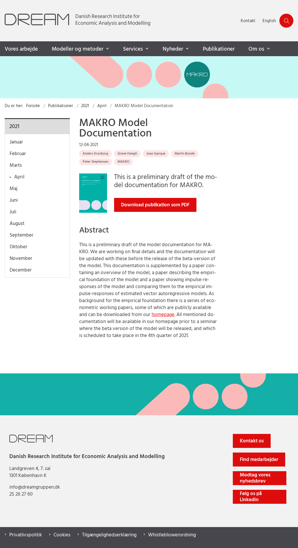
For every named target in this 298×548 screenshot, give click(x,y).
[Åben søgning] (286, 21)
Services (133, 49)
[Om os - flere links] (267, 49)
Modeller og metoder (77, 49)
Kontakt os (252, 441)
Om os (256, 49)
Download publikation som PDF (155, 205)
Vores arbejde (21, 49)
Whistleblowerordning (172, 535)
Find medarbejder (259, 460)
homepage (163, 315)
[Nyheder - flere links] (186, 49)
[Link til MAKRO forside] (149, 77)
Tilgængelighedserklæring (109, 535)
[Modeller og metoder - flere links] (106, 49)
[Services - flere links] (146, 49)
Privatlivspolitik (25, 535)
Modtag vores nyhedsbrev (255, 478)
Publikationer (219, 49)
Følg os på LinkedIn (251, 497)
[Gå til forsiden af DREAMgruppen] (118, 20)
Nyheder (173, 49)
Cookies (62, 535)
